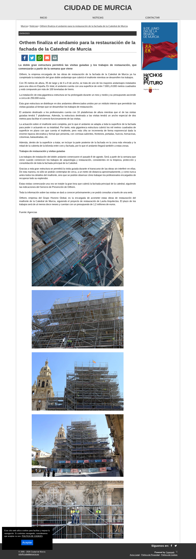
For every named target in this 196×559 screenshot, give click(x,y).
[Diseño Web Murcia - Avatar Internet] (176, 552)
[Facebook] (24, 58)
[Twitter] (32, 58)
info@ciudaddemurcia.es (29, 554)
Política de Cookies (169, 555)
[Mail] (47, 58)
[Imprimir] (55, 58)
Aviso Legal (135, 555)
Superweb (170, 552)
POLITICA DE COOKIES (32, 536)
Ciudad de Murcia (98, 7)
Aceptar (27, 542)
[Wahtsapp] (39, 58)
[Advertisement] (159, 141)
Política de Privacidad (150, 555)
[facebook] (171, 545)
